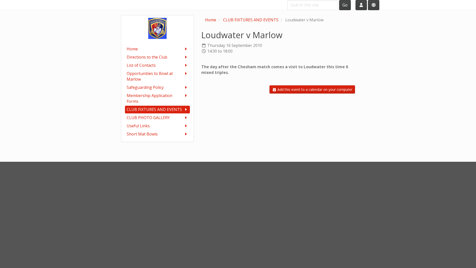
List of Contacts (141, 65)
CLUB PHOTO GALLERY (148, 117)
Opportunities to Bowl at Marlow (150, 76)
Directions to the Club (147, 57)
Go (345, 5)
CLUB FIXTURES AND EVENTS (154, 109)
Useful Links (138, 126)
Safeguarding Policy (145, 87)
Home (132, 49)
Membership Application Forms (149, 98)
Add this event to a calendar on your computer (314, 89)
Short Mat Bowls (142, 134)
